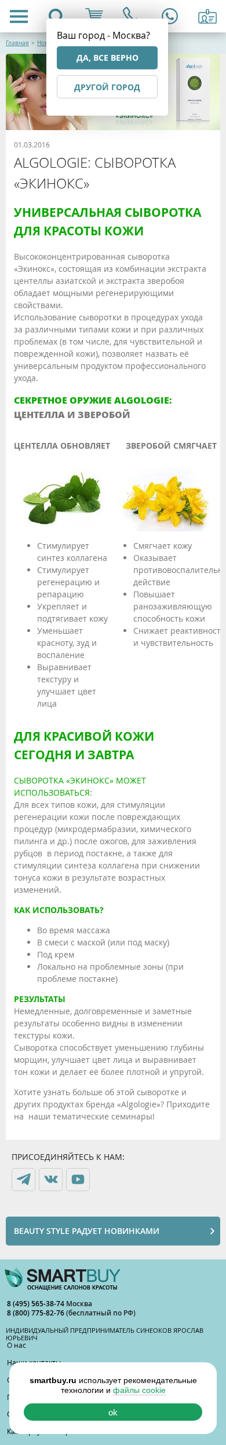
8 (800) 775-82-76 (36, 1313)
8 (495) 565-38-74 (36, 1304)
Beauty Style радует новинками (86, 1230)
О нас (16, 1345)
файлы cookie (139, 1390)
